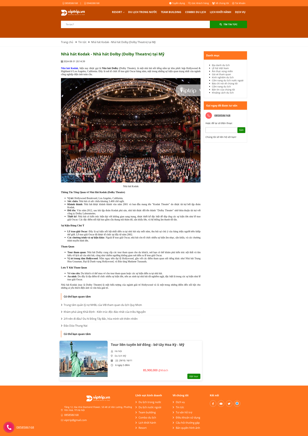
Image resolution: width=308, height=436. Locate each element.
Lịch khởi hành (220, 12)
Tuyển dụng (178, 3)
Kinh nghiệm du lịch (223, 77)
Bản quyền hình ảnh (188, 428)
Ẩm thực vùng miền (222, 71)
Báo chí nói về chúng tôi (225, 83)
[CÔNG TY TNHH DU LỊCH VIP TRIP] (77, 13)
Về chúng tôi (222, 3)
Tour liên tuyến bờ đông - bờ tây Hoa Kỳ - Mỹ (147, 344)
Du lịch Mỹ (120, 355)
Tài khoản (239, 3)
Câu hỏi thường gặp (188, 422)
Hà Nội (118, 351)
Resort (117, 12)
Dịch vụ (240, 12)
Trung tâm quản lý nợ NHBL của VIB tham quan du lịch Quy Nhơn (102, 305)
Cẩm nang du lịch (221, 86)
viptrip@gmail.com (75, 420)
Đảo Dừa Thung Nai (75, 325)
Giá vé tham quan (221, 74)
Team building (171, 12)
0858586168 (71, 3)
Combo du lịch (195, 12)
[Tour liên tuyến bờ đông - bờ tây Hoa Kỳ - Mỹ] (84, 359)
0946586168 (92, 3)
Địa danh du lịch (221, 65)
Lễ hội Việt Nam (220, 68)
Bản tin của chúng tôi (223, 89)
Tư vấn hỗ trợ (184, 412)
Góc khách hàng (200, 3)
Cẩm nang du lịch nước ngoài (228, 80)
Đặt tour (193, 376)
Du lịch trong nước (142, 12)
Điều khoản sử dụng (188, 417)
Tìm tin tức (230, 24)
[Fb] (213, 403)
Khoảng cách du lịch (223, 92)
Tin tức (180, 407)
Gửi (241, 130)
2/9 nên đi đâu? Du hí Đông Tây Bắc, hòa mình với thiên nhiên (100, 318)
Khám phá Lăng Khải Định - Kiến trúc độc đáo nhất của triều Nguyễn (104, 312)
